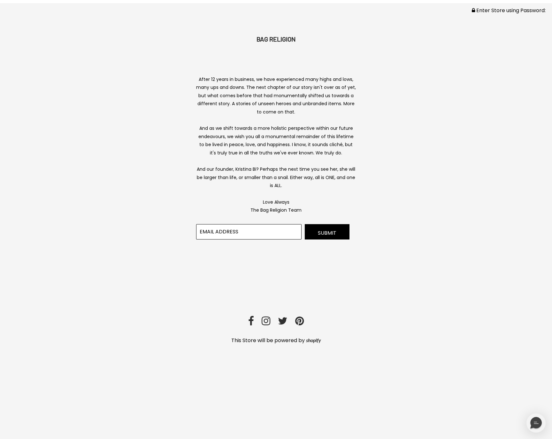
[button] (536, 423)
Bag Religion (276, 39)
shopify (313, 340)
